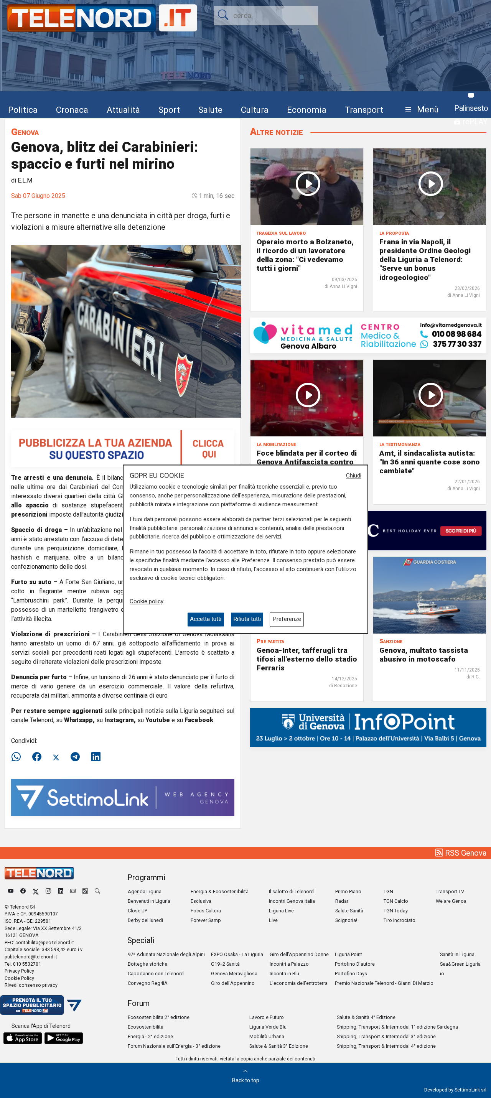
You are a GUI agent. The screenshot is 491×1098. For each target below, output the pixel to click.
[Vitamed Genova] (368, 334)
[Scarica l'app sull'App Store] (22, 1038)
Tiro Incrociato (399, 920)
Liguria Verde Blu (268, 1027)
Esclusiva (201, 901)
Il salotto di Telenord (291, 891)
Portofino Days (351, 973)
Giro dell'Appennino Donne (299, 954)
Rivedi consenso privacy (31, 985)
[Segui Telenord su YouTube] (11, 891)
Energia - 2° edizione (150, 1036)
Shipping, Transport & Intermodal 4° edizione (386, 1046)
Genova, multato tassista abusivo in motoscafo (423, 654)
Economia (306, 110)
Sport (169, 110)
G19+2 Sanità (225, 964)
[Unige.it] (368, 727)
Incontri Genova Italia (292, 901)
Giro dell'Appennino (233, 983)
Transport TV (450, 891)
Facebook (199, 720)
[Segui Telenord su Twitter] (35, 891)
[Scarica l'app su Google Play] (63, 1038)
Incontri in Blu (284, 973)
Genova (25, 131)
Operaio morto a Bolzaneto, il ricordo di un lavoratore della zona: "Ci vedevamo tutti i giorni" (305, 255)
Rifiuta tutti (247, 619)
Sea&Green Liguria (460, 964)
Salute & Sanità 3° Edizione (278, 1046)
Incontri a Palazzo (289, 964)
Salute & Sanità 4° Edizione (366, 1017)
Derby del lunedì (145, 920)
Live (273, 920)
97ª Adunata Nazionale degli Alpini (166, 954)
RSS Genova (464, 853)
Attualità (123, 110)
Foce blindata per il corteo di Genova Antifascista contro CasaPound (307, 462)
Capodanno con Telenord (156, 973)
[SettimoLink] (122, 796)
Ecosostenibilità (145, 1027)
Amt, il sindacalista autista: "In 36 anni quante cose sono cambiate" (429, 462)
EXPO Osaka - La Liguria (237, 954)
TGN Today (396, 911)
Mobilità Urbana (266, 1036)
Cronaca (72, 110)
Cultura (255, 110)
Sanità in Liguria (457, 954)
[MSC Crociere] (368, 530)
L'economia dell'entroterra (299, 983)
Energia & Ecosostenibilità (220, 891)
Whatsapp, (79, 720)
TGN (388, 891)
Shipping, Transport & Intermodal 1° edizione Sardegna (397, 1027)
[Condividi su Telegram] (75, 757)
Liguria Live (281, 911)
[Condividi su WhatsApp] (18, 757)
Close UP (137, 911)
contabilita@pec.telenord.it (44, 942)
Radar (341, 901)
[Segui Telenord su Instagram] (48, 891)
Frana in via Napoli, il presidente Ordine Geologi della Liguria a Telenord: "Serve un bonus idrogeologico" (425, 259)
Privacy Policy (19, 971)
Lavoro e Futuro (266, 1017)
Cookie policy (146, 601)
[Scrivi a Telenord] (73, 891)
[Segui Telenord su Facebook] (23, 891)
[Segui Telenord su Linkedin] (60, 891)
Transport (364, 110)
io (442, 973)
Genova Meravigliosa (234, 973)
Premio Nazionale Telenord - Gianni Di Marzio (384, 983)
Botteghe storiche (147, 964)
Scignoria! (346, 920)
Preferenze (287, 619)
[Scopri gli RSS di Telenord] (85, 891)
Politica (23, 110)
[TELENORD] (39, 873)
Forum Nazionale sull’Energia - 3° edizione (174, 1046)
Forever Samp (206, 920)
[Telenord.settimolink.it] (122, 447)
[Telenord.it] (41, 1004)
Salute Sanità (349, 911)
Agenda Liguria (144, 891)
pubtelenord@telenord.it (31, 957)
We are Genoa (451, 901)
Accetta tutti (205, 619)
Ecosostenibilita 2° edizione (158, 1017)
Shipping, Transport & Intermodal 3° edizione (386, 1036)
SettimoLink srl (470, 1090)
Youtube (157, 720)
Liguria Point (348, 954)
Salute (210, 110)
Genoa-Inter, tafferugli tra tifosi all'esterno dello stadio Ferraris (307, 659)
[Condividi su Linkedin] (95, 757)
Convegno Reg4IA (148, 983)
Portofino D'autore (355, 964)
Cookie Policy (19, 978)
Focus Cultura (206, 911)
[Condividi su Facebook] (36, 757)
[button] (420, 110)
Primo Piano (348, 891)
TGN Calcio (396, 901)
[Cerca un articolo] (97, 891)
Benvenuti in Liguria (149, 901)
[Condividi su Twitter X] (56, 757)
